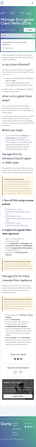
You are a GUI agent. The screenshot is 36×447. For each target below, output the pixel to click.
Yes (15, 372)
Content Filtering (28, 13)
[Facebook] (15, 359)
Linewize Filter (3, 13)
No (20, 372)
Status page (17, 429)
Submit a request (18, 396)
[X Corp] (18, 359)
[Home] (2, 3)
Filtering (22, 12)
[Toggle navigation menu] (32, 3)
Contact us (28, 423)
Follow (30, 30)
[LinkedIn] (21, 359)
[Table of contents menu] (32, 42)
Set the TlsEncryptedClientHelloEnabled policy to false (19, 218)
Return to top (9, 48)
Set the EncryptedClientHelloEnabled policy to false (18, 211)
